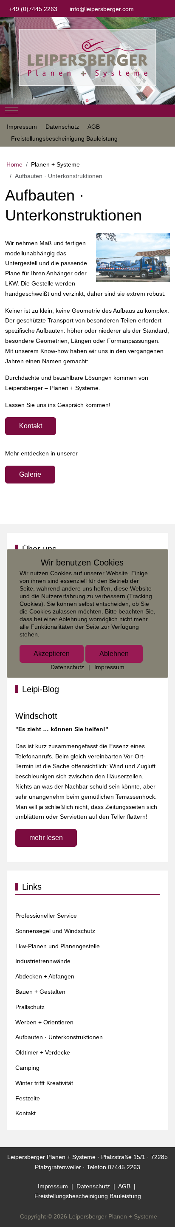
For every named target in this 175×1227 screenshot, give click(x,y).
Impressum (109, 667)
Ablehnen (114, 653)
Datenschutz (67, 667)
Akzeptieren (52, 653)
